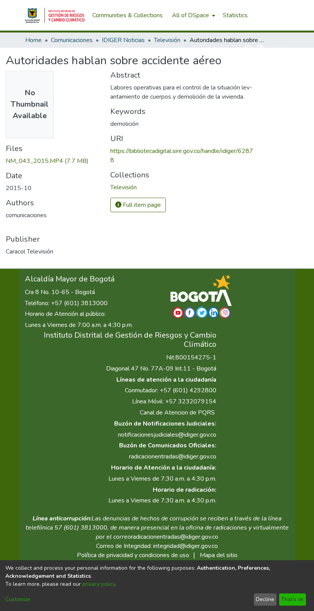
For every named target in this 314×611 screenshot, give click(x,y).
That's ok (292, 599)
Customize (17, 599)
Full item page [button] (141, 205)
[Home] (55, 15)
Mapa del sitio (218, 555)
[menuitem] (192, 15)
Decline (265, 599)
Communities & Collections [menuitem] (127, 15)
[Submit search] (249, 49)
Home (33, 40)
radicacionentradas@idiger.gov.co (172, 456)
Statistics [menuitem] (235, 15)
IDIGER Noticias (123, 40)
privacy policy (98, 584)
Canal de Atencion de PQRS (177, 412)
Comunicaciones (72, 40)
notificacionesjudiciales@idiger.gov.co (167, 435)
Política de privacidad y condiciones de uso (133, 555)
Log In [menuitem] (275, 49)
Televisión (167, 40)
